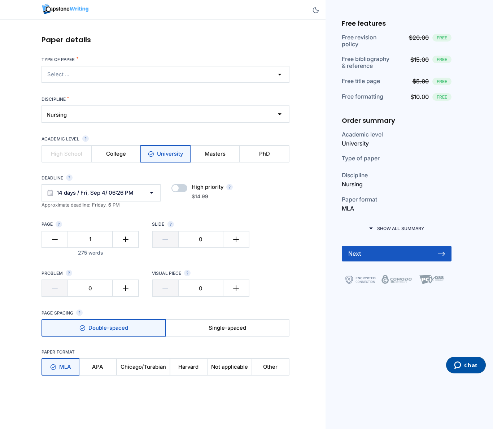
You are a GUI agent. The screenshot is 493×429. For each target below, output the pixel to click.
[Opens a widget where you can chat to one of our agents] (466, 366)
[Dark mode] (315, 10)
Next (354, 253)
